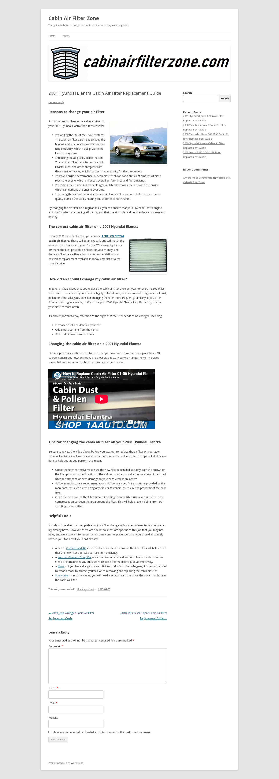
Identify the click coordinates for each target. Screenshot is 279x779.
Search (187, 92)
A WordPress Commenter (197, 177)
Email (52, 703)
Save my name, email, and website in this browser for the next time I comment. (102, 732)
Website (53, 717)
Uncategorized (85, 589)
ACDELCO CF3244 (113, 236)
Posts (66, 36)
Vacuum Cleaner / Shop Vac (74, 557)
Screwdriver (62, 575)
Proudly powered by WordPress (65, 763)
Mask (61, 566)
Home (51, 36)
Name (53, 688)
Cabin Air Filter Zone (73, 18)
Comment (55, 646)
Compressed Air (76, 548)
